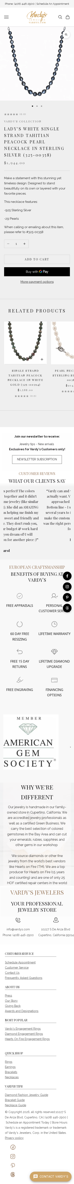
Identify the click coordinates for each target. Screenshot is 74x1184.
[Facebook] (67, 576)
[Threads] (67, 608)
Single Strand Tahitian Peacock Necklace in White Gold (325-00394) (25, 377)
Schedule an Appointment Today (27, 1122)
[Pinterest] (67, 597)
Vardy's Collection (23, 121)
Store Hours (59, 1122)
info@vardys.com (18, 929)
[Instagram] (67, 586)
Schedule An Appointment (52, 3)
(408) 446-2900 (24, 3)
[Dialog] (19, 596)
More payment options (37, 282)
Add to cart (37, 259)
